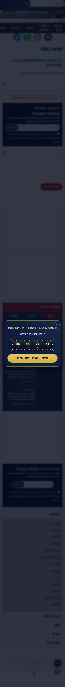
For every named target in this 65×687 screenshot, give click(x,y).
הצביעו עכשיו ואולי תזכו (32, 358)
